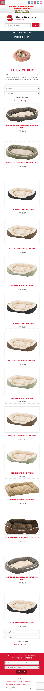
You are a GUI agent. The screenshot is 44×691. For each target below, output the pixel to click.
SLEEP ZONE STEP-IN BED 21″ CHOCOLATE (22, 248)
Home (13, 33)
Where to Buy (26, 684)
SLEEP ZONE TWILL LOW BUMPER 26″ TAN (22, 500)
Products (20, 678)
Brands (26, 678)
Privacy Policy (28, 681)
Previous (16, 101)
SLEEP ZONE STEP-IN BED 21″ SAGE (22, 286)
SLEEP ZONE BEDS (21, 33)
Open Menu (2, 2)
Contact (20, 681)
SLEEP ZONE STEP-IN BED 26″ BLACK (22, 323)
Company (13, 678)
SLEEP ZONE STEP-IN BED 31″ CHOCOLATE (22, 435)
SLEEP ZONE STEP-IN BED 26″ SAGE (22, 398)
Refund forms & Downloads (13, 684)
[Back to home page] (26, 18)
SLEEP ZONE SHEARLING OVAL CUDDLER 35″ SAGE (22, 163)
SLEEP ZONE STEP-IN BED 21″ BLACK (22, 209)
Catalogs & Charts (11, 681)
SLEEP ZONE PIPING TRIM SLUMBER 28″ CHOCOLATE (22, 538)
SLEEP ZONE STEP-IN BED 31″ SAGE (22, 473)
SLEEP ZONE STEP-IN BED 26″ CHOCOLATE (22, 361)
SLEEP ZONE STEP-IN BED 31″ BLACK (22, 623)
